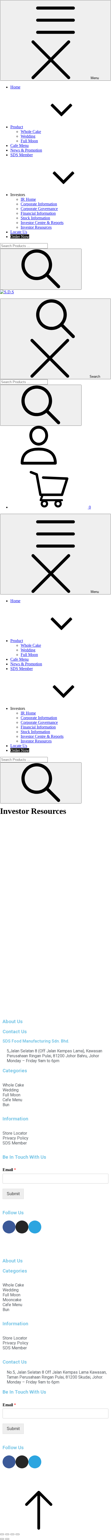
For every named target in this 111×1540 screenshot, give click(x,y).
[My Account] (38, 463)
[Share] (7, 1534)
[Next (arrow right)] (7, 1539)
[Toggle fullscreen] (12, 1534)
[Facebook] (9, 1227)
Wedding (28, 136)
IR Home (28, 199)
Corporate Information (39, 204)
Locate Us (18, 232)
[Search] (41, 269)
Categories (15, 1071)
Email (9, 1169)
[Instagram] (21, 1227)
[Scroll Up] (38, 1528)
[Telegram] (34, 1227)
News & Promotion (26, 150)
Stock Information (35, 218)
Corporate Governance (39, 208)
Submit (13, 1194)
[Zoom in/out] (17, 1534)
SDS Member (21, 155)
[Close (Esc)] (2, 1534)
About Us (13, 1021)
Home (15, 87)
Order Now (19, 236)
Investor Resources (36, 227)
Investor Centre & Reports (42, 222)
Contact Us (15, 1032)
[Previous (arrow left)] (2, 1539)
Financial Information (38, 213)
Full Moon (29, 141)
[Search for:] (24, 245)
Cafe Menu (19, 145)
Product (16, 127)
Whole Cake (31, 131)
